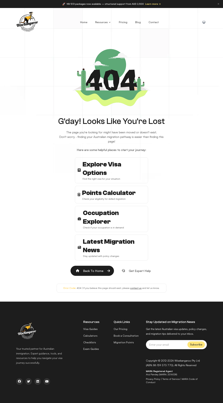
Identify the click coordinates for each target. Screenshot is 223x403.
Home (83, 22)
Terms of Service (171, 379)
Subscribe (196, 344)
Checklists (89, 342)
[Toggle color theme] (204, 22)
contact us (136, 288)
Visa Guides (90, 329)
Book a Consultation (126, 335)
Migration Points (124, 342)
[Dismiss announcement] (218, 4)
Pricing (123, 22)
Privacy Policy (153, 379)
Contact (154, 22)
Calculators (90, 335)
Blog (138, 22)
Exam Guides (91, 349)
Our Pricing (120, 329)
